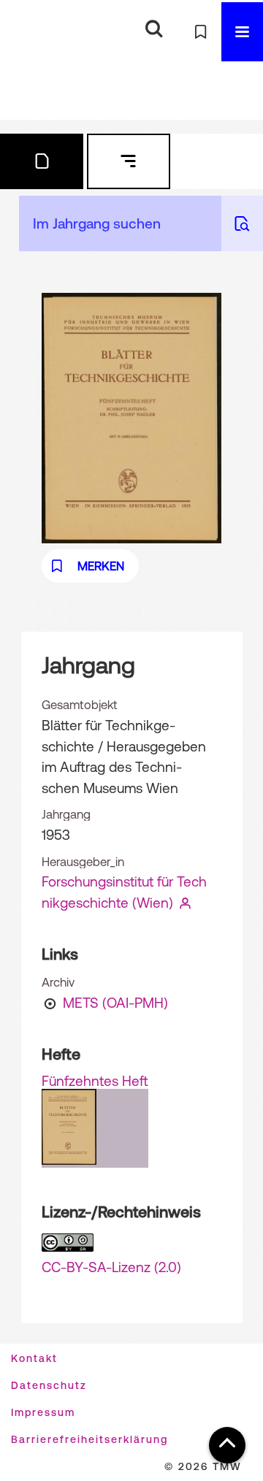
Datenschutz (49, 1385)
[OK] (154, 29)
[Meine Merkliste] (200, 31)
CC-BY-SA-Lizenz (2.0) (111, 1267)
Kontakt (34, 1358)
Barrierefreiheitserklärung (89, 1439)
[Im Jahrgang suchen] (242, 223)
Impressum (43, 1412)
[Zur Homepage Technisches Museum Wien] (33, 31)
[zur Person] (185, 903)
